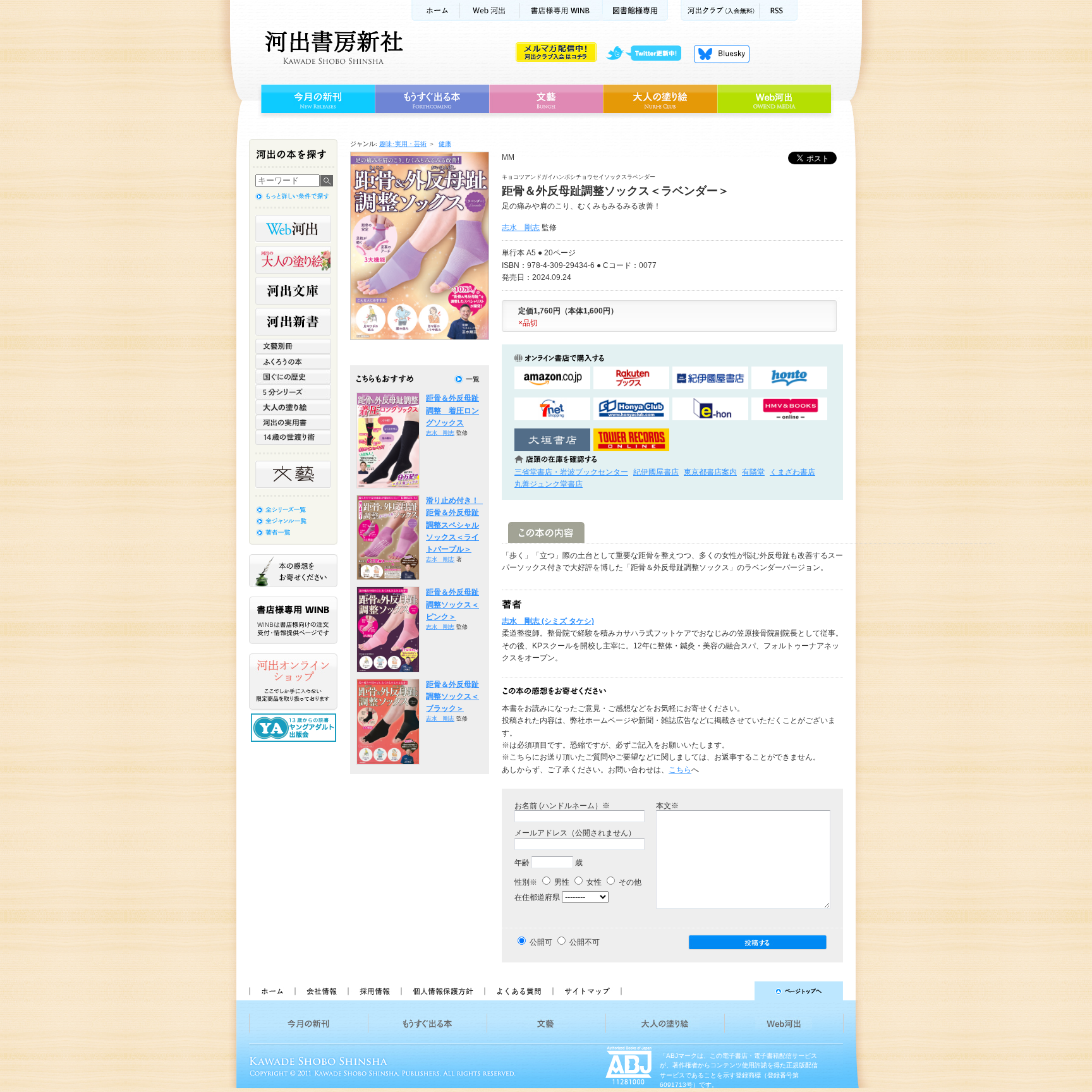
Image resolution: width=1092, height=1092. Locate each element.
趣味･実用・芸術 (403, 143)
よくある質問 (518, 990)
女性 (593, 882)
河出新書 (293, 322)
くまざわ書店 (792, 472)
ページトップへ (738, 990)
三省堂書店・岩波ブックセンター (571, 472)
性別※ (525, 882)
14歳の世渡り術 (293, 437)
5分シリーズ (293, 391)
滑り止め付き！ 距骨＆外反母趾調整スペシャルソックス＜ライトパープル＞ (456, 525)
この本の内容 (546, 532)
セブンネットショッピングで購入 (552, 409)
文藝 (546, 99)
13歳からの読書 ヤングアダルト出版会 (295, 727)
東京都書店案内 (710, 472)
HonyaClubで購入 (631, 409)
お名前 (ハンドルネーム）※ (562, 805)
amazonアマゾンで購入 (552, 378)
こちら (680, 769)
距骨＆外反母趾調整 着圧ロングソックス (452, 410)
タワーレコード (631, 440)
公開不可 (584, 942)
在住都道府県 (537, 897)
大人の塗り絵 (660, 99)
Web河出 (489, 10)
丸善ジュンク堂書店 (548, 484)
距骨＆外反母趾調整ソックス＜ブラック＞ (452, 696)
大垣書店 (552, 440)
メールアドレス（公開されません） (575, 832)
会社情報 (321, 990)
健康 (445, 143)
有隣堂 (753, 472)
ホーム (435, 10)
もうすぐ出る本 (432, 99)
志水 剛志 (521, 227)
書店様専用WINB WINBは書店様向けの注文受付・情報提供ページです (293, 620)
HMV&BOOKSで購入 (789, 409)
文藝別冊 (293, 346)
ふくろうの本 (293, 361)
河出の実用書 (293, 422)
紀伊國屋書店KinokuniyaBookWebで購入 (710, 378)
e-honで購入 (710, 409)
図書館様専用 (635, 10)
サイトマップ (587, 990)
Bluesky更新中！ (722, 54)
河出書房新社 (332, 47)
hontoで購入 (789, 378)
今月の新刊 (316, 99)
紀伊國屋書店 (656, 472)
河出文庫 (293, 291)
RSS (779, 10)
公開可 (541, 942)
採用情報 (374, 990)
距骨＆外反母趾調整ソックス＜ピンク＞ (452, 604)
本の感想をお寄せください (293, 570)
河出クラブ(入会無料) (720, 10)
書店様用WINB (561, 10)
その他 (629, 882)
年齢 (522, 862)
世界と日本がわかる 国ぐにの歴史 (293, 376)
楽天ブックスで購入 (631, 378)
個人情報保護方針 (442, 990)
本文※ (667, 805)
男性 (560, 882)
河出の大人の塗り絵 (293, 260)
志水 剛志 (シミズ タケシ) (548, 621)
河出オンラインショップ (293, 681)
